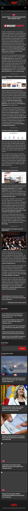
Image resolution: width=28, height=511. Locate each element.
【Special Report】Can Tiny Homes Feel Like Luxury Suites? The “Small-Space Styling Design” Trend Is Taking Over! (14, 297)
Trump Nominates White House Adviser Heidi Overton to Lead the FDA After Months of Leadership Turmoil (13, 321)
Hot (14, 14)
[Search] (25, 7)
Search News (4, 342)
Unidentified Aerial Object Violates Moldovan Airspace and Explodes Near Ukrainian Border (13, 332)
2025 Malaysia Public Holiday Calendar (17, 301)
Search (22, 348)
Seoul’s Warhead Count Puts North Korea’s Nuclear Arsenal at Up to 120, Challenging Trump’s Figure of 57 (12, 315)
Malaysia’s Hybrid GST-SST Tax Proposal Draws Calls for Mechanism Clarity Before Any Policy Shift (13, 327)
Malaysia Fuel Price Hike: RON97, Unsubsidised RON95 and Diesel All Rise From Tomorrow (13, 337)
